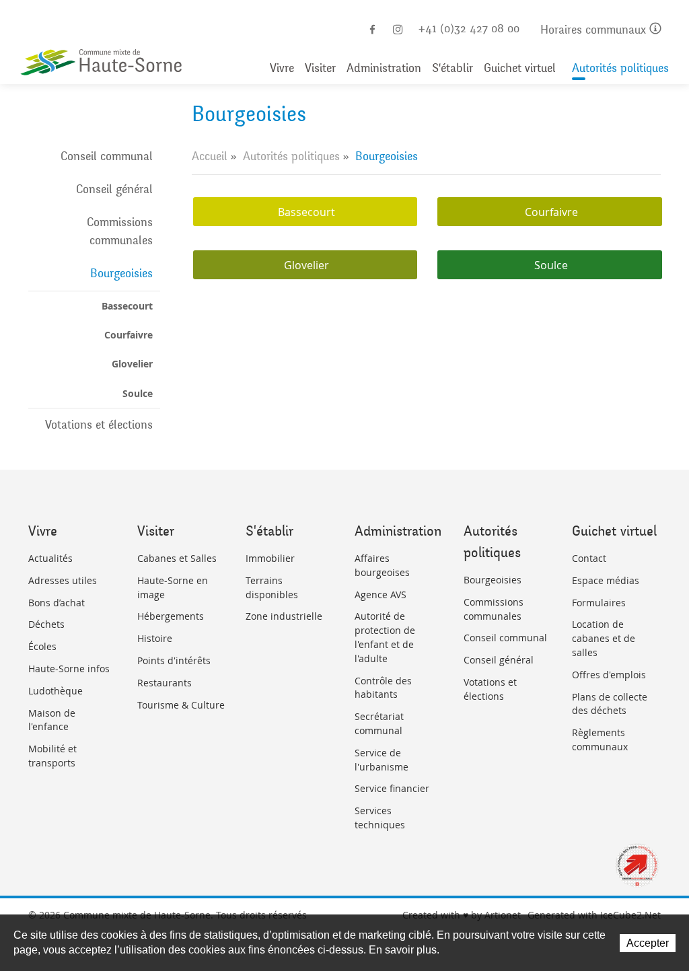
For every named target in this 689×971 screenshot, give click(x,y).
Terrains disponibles (272, 587)
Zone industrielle (284, 616)
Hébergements (170, 616)
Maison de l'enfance (51, 720)
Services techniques (380, 817)
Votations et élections (99, 424)
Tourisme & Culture (181, 704)
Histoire (154, 638)
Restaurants (164, 682)
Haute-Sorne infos (69, 668)
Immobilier (270, 558)
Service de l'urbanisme (381, 759)
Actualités (50, 558)
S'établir (452, 68)
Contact (589, 558)
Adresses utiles (62, 580)
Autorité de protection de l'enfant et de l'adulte (385, 637)
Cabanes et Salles (177, 558)
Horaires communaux (594, 30)
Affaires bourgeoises (382, 565)
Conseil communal (107, 156)
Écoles (42, 646)
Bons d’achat (56, 602)
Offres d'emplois (609, 674)
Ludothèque (55, 690)
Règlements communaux (600, 739)
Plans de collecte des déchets (609, 703)
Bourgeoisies (121, 273)
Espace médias (605, 580)
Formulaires (599, 602)
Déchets (46, 624)
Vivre (282, 68)
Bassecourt (127, 305)
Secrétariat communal (379, 723)
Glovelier (132, 363)
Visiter (320, 68)
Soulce (137, 393)
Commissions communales (120, 231)
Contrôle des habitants (383, 687)
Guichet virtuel (520, 68)
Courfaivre (128, 334)
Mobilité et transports (52, 755)
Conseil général (114, 189)
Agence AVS (380, 594)
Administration (384, 68)
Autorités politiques (620, 68)
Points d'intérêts (174, 660)
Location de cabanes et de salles (603, 638)
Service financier (392, 788)
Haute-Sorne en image (172, 587)
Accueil (209, 156)
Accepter (647, 943)
